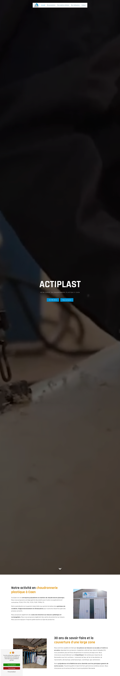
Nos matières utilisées (63, 5)
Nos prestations (51, 5)
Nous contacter (67, 300)
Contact (84, 5)
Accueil (43, 5)
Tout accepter (12, 665)
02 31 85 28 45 (53, 300)
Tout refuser (11, 668)
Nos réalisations (75, 5)
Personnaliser (12, 671)
